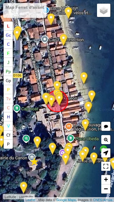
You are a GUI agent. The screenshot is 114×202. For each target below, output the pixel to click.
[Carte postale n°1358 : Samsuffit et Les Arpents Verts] (84, 78)
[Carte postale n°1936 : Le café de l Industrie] (57, 87)
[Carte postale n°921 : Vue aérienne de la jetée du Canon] (94, 158)
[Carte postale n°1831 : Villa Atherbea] (23, 188)
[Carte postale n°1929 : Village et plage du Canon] (88, 107)
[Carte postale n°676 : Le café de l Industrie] (51, 101)
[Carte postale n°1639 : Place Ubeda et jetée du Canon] (52, 149)
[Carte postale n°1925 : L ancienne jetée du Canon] (82, 156)
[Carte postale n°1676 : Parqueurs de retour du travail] (68, 13)
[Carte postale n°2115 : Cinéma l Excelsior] (46, 99)
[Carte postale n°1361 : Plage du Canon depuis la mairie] (37, 142)
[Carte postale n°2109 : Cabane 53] (51, 19)
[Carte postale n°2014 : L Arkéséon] (59, 100)
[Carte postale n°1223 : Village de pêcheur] (63, 40)
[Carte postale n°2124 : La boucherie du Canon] (17, 34)
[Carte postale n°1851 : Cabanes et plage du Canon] (85, 125)
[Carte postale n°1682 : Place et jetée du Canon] (65, 159)
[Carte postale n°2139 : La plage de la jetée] (67, 152)
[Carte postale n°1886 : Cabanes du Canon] (91, 96)
